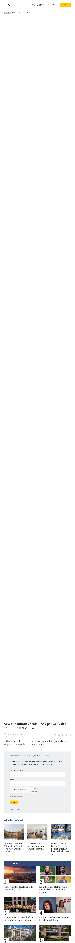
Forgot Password (15, 809)
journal (7, 12)
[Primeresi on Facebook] (62, 735)
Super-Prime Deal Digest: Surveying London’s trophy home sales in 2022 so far (60, 848)
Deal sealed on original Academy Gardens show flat (35, 846)
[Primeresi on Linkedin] (59, 735)
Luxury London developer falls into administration (18, 888)
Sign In (54, 5)
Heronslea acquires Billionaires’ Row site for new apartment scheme (14, 847)
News (10, 734)
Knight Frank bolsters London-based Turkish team (54, 918)
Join (66, 5)
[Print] (70, 735)
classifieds (27, 12)
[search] (9, 5)
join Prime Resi (56, 761)
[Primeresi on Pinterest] (66, 735)
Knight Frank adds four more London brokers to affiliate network (53, 889)
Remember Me (17, 796)
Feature (54, 839)
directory (16, 12)
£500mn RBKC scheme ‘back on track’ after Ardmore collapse (18, 918)
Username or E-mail (16, 770)
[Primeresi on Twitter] (55, 735)
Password (13, 779)
